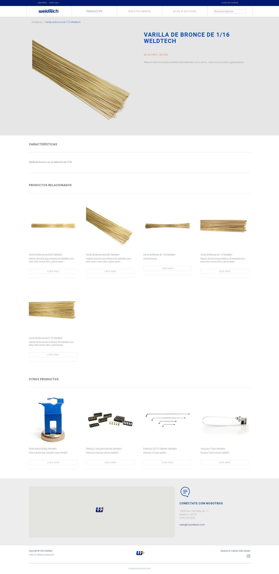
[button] (99, 509)
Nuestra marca (139, 11)
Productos (94, 11)
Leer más (53, 271)
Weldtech (49, 11)
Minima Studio (145, 569)
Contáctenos (230, 3)
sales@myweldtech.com (192, 524)
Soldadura (37, 22)
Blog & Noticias (184, 11)
